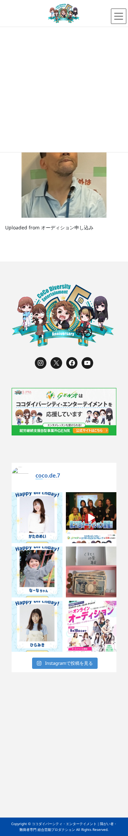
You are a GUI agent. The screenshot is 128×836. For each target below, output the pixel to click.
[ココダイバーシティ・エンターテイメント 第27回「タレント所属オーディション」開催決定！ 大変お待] (91, 517)
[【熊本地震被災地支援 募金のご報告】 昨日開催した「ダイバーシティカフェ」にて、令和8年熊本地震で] (91, 572)
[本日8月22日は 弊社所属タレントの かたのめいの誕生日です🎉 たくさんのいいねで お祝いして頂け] (37, 517)
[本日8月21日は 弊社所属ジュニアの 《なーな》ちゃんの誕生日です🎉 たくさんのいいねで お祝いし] (37, 572)
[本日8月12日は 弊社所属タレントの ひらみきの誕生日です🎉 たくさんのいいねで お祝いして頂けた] (37, 626)
